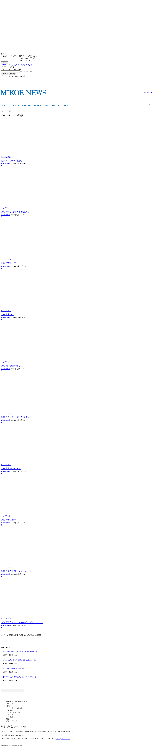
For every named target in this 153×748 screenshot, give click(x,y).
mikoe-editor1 (5, 163)
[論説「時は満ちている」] (40, 343)
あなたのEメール (26, 71)
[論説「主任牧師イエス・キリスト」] (40, 549)
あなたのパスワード (27, 60)
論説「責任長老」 (9, 520)
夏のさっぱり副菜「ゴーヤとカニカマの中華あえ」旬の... (21, 651)
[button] (149, 105)
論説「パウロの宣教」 (12, 160)
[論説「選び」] (40, 292)
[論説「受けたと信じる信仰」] (40, 395)
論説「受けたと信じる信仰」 (15, 417)
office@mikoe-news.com (63, 739)
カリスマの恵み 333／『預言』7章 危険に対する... (19, 660)
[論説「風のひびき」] (40, 446)
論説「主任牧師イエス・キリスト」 (19, 571)
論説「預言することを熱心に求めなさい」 (22, 622)
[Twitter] (151, 79)
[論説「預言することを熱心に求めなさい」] (40, 600)
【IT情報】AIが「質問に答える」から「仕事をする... (19, 677)
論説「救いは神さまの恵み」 (15, 212)
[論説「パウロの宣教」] (40, 138)
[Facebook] (148, 79)
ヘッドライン (6, 157)
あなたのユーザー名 (27, 58)
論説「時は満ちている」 (13, 366)
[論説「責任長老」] (40, 497)
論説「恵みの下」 (10, 263)
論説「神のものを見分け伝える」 (13, 668)
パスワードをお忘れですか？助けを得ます (16, 65)
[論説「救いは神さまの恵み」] (40, 189)
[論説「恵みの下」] (40, 241)
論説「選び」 (7, 314)
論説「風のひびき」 (11, 468)
